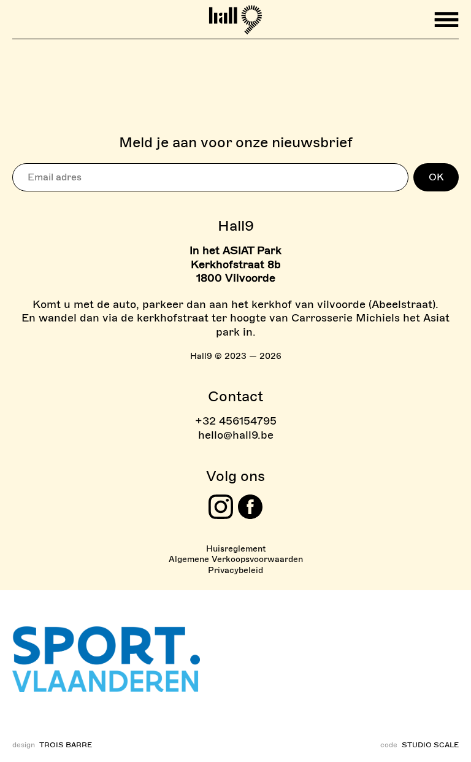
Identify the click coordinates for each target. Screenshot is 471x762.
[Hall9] (236, 15)
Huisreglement (236, 549)
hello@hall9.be (236, 435)
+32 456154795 (236, 421)
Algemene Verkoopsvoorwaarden (236, 559)
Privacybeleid (235, 570)
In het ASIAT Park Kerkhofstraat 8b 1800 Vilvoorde (235, 264)
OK (436, 177)
